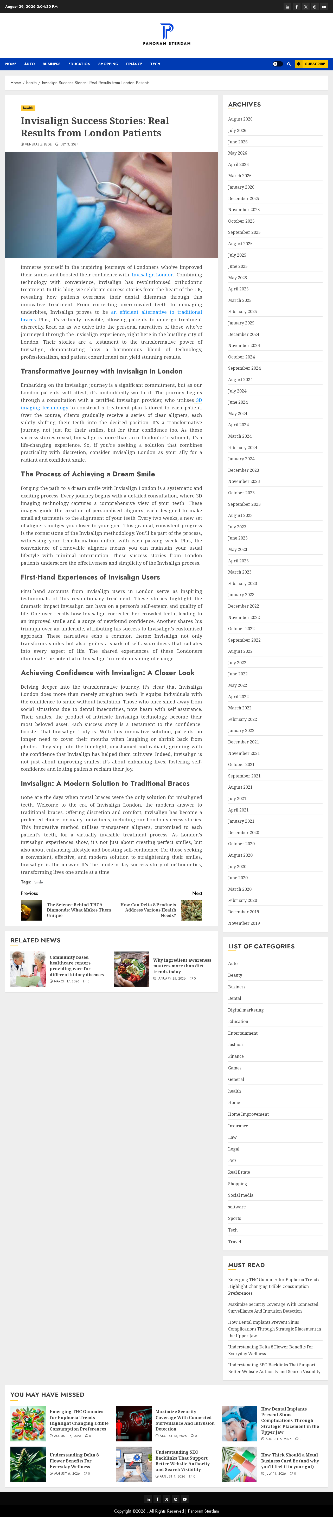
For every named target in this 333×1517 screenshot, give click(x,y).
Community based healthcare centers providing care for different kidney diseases (77, 965)
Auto (29, 63)
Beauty (235, 975)
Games (234, 1068)
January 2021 (241, 821)
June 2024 (238, 402)
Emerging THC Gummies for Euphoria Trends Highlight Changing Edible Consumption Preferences (273, 1286)
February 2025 (242, 311)
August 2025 (240, 244)
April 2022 (238, 697)
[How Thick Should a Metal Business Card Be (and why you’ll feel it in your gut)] (239, 1464)
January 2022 (241, 730)
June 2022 (238, 674)
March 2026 (240, 175)
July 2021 (237, 798)
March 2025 (240, 300)
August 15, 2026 (67, 1436)
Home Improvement (248, 1114)
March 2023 (240, 572)
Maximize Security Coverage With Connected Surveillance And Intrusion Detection (185, 1420)
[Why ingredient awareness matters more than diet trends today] (131, 969)
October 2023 (241, 493)
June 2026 (238, 142)
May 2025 (237, 278)
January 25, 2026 (172, 979)
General (236, 1079)
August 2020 (240, 855)
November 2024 (244, 345)
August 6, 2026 (279, 1439)
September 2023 (244, 504)
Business (52, 63)
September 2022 (244, 640)
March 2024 (240, 436)
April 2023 (238, 561)
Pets (232, 1160)
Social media (240, 1195)
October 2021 (241, 764)
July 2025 (237, 255)
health (28, 108)
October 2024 (241, 357)
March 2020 (240, 889)
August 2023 (240, 515)
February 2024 (242, 447)
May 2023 (237, 549)
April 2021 (238, 810)
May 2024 (237, 413)
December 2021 (243, 742)
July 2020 (237, 866)
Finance (134, 63)
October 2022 (241, 628)
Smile (38, 882)
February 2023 (242, 583)
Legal (233, 1149)
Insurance (238, 1126)
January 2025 (241, 323)
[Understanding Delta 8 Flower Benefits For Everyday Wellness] (28, 1464)
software (237, 1207)
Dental (234, 998)
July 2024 (237, 391)
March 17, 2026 (67, 982)
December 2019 (243, 912)
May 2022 (237, 685)
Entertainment (243, 1033)
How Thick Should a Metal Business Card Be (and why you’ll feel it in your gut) (290, 1460)
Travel (234, 1242)
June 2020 (238, 878)
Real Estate (239, 1172)
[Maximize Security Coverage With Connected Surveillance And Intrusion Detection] (134, 1423)
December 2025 (243, 198)
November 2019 (244, 923)
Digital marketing (246, 1010)
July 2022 (237, 663)
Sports (234, 1218)
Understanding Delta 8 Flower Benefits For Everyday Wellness (74, 1460)
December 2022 (243, 606)
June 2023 (238, 538)
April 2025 (238, 289)
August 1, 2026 (172, 1477)
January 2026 (241, 187)
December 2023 (243, 470)
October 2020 (241, 844)
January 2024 (241, 459)
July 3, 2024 (69, 145)
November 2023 (244, 481)
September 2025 (244, 232)
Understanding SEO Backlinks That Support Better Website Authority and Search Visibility (183, 1460)
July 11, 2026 (276, 1474)
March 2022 (240, 708)
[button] (289, 64)
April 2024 (238, 425)
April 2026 (238, 164)
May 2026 (237, 153)
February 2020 (242, 900)
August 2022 (240, 651)
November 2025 (244, 209)
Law (232, 1137)
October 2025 (241, 221)
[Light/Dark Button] (278, 63)
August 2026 (240, 119)
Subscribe (315, 63)
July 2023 (237, 527)
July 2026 (237, 130)
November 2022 (244, 617)
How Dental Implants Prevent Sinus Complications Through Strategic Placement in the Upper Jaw (274, 1328)
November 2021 (244, 753)
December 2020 (243, 832)
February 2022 (242, 719)
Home (10, 63)
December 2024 (243, 334)
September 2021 (244, 776)
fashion (235, 1044)
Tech (155, 63)
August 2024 (240, 379)
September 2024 (244, 368)
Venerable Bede (38, 145)
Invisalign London (153, 274)
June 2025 (238, 266)
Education (79, 63)
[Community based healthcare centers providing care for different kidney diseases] (28, 969)
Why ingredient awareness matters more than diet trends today (182, 966)
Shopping (108, 63)
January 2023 (241, 594)
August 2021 (240, 787)
